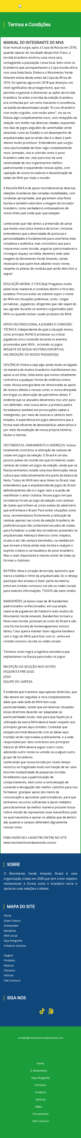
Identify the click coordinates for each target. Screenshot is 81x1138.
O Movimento (38, 1070)
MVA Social (10, 935)
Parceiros (9, 970)
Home (7, 915)
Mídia (38, 1106)
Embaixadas (11, 925)
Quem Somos (12, 920)
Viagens (8, 955)
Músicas (41, 1099)
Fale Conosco (12, 980)
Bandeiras (10, 930)
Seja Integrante (13, 940)
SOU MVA (40, 1048)
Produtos (9, 960)
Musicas (9, 965)
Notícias (9, 975)
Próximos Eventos (15, 945)
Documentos (41, 1114)
